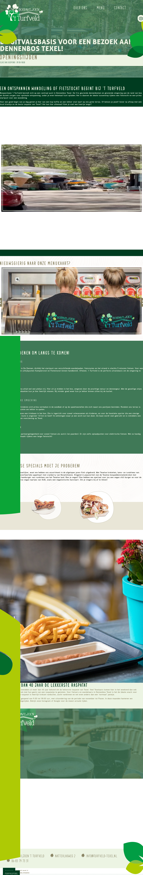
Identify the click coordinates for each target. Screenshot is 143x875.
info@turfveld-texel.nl (101, 856)
